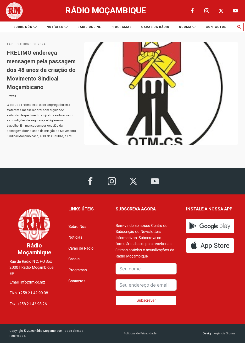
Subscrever (146, 300)
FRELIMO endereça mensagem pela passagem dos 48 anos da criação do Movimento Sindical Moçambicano (41, 70)
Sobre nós (22, 27)
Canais (74, 259)
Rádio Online (89, 27)
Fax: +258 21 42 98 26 (28, 304)
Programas (121, 27)
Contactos (216, 27)
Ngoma (185, 27)
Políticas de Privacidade (140, 333)
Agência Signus (224, 333)
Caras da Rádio (155, 27)
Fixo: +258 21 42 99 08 (29, 293)
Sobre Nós (77, 226)
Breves (11, 96)
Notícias (55, 27)
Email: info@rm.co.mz (27, 282)
